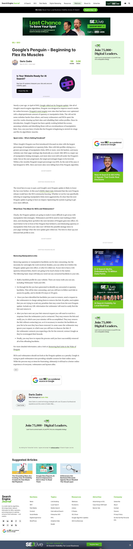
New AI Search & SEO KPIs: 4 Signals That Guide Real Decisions (107, 177)
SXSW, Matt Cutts (47, 191)
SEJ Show (75, 514)
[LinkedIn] (7, 521)
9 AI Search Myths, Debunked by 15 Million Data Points (105, 271)
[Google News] (3, 521)
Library (74, 508)
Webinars (77, 3)
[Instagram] (7, 525)
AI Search (27, 3)
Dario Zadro (26, 61)
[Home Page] (11, 3)
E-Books (74, 511)
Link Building (55, 501)
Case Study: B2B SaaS (100, 505)
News (31, 501)
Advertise (96, 3)
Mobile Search (55, 508)
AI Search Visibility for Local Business (105, 304)
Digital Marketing (55, 3)
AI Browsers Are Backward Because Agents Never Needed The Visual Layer (69, 479)
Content (32, 511)
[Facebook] (16, 521)
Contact (116, 508)
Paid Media (43, 3)
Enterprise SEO (55, 514)
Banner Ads (96, 508)
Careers (116, 511)
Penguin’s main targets (38, 111)
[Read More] (108, 257)
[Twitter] (20, 521)
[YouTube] (11, 521)
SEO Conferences (77, 521)
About (116, 505)
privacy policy (55, 447)
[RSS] (16, 525)
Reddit (53, 524)
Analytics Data (55, 521)
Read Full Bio (20, 405)
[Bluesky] (3, 525)
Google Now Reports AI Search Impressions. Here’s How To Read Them (45, 479)
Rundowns (75, 505)
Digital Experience (35, 518)
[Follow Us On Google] (46, 380)
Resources (67, 3)
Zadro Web (44, 397)
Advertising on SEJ (99, 501)
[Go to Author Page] (15, 62)
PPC (52, 518)
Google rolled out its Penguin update (54, 105)
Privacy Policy (118, 514)
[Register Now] (108, 162)
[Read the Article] (22, 468)
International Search (57, 511)
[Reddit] (11, 525)
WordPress (33, 521)
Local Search (55, 505)
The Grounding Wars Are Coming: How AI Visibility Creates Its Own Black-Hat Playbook (22, 479)
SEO (35, 3)
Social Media (34, 514)
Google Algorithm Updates (80, 518)
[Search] (129, 3)
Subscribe (117, 501)
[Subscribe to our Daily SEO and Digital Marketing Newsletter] (125, 3)
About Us (87, 3)
